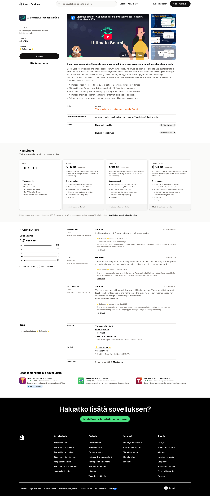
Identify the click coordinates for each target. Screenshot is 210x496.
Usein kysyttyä (102, 329)
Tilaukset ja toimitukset (64, 457)
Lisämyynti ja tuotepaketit (100, 457)
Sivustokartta (86, 488)
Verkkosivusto (101, 351)
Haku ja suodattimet (104, 133)
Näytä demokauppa (39, 63)
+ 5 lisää (163, 52)
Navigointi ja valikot (104, 125)
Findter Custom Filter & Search (157, 378)
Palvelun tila (163, 476)
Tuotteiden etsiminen (64, 447)
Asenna (39, 56)
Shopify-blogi (129, 457)
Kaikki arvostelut (48, 266)
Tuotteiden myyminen (64, 452)
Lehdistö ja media (166, 457)
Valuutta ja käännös (97, 476)
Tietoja (161, 442)
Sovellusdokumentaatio (106, 336)
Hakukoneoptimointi (97, 466)
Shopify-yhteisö (130, 452)
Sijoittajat (162, 452)
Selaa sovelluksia (128, 4)
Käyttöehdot (50, 488)
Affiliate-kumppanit (166, 466)
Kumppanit (162, 462)
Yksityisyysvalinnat (104, 488)
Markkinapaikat (95, 447)
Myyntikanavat (60, 442)
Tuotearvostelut (95, 452)
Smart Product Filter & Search (39, 378)
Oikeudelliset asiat (166, 471)
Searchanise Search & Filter (97, 378)
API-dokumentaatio (132, 447)
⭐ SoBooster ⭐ (26, 49)
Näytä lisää (101, 250)
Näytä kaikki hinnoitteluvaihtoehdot (123, 215)
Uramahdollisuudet (166, 447)
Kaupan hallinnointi (62, 471)
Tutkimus (127, 462)
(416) (26, 41)
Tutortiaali (100, 333)
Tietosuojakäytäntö (104, 326)
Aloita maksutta (180, 4)
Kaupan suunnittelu (62, 462)
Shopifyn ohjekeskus (132, 442)
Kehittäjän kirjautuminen (30, 488)
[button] (46, 382)
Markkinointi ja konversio (65, 466)
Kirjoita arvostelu (29, 266)
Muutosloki (118, 362)
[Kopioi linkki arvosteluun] (81, 229)
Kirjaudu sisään (160, 4)
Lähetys (92, 471)
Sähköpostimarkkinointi (99, 462)
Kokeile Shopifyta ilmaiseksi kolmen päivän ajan (105, 419)
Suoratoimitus (94, 442)
